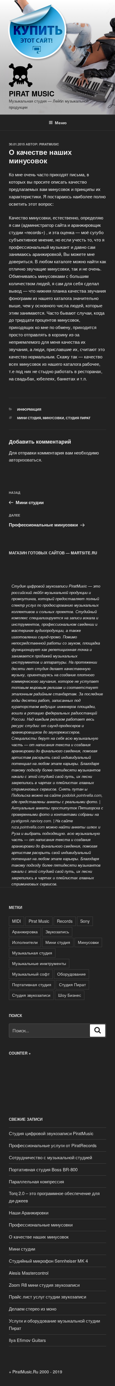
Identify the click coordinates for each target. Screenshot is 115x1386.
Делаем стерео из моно (32, 1309)
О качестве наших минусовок (39, 1237)
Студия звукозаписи (31, 995)
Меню (61, 122)
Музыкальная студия (32, 953)
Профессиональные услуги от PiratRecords (53, 1145)
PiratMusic (49, 144)
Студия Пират (78, 418)
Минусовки (53, 418)
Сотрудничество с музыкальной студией (50, 1157)
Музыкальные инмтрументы (39, 963)
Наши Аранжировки (28, 1212)
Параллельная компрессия (36, 1181)
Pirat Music (31, 93)
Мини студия (29, 418)
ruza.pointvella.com (28, 827)
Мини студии (22, 1249)
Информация (29, 409)
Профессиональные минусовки (41, 1224)
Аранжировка (25, 931)
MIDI (16, 921)
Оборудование (71, 974)
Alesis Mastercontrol (28, 1273)
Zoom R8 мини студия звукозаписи (44, 1285)
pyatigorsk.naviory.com (31, 820)
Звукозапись (57, 931)
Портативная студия (31, 984)
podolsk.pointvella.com (81, 795)
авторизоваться (25, 460)
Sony (85, 921)
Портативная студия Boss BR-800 (43, 1169)
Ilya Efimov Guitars (27, 1340)
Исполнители (25, 942)
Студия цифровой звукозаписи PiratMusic (51, 1133)
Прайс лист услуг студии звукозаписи (47, 1296)
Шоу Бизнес (69, 995)
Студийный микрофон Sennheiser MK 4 (48, 1261)
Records (65, 921)
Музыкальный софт (31, 974)
